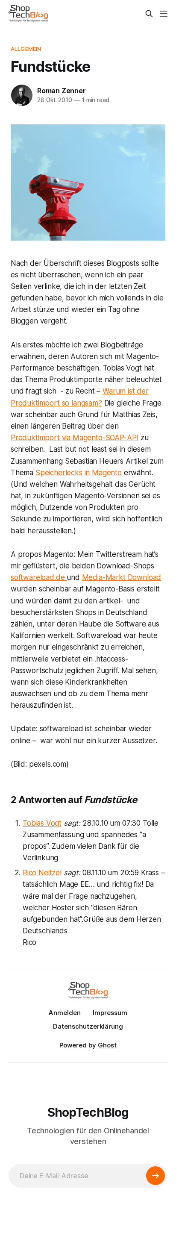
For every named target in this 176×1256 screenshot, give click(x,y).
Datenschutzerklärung (88, 1026)
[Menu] (163, 14)
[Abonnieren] (155, 1175)
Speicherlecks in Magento (78, 472)
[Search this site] (149, 14)
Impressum (110, 1013)
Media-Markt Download (121, 577)
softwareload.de (39, 577)
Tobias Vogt (42, 823)
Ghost (107, 1045)
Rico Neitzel (42, 872)
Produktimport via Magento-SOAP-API (74, 437)
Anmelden (65, 1013)
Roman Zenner (61, 90)
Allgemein (26, 48)
